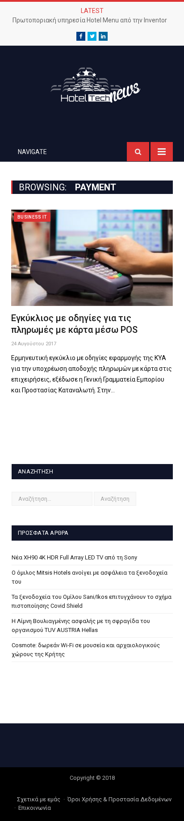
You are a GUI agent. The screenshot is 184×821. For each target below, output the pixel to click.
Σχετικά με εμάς (38, 799)
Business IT (32, 217)
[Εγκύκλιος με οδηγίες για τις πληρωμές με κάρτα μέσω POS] (92, 258)
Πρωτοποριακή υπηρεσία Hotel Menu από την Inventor (90, 20)
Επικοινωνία (34, 807)
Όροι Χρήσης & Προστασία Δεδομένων (119, 799)
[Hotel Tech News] (92, 83)
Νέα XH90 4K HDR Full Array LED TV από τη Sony (74, 557)
